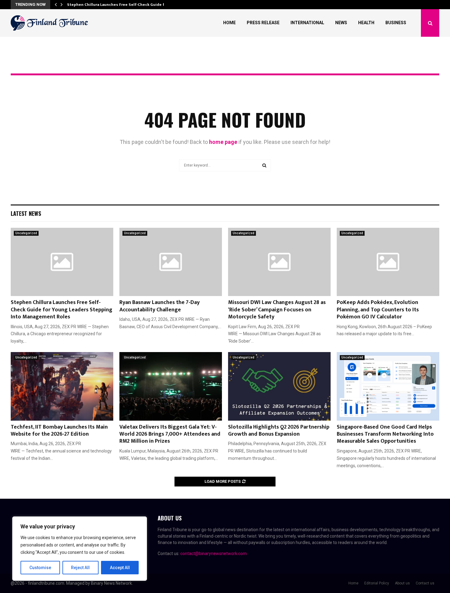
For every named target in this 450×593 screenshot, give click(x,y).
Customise (40, 567)
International (307, 22)
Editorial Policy (376, 583)
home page (223, 142)
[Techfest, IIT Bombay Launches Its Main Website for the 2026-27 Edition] (62, 386)
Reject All (80, 567)
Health (366, 22)
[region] (79, 548)
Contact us (425, 583)
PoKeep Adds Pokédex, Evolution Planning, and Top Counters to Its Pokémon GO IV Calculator (378, 309)
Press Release (263, 22)
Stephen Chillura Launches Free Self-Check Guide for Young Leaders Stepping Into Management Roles (61, 309)
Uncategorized (26, 233)
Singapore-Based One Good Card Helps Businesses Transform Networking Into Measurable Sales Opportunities (385, 434)
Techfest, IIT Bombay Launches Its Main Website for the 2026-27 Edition (59, 430)
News (341, 22)
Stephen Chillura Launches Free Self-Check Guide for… (119, 4)
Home (229, 22)
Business (395, 22)
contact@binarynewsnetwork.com (213, 553)
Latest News (26, 213)
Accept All (120, 567)
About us (402, 583)
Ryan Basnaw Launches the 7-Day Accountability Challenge (159, 306)
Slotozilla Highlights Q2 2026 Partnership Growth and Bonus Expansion (278, 430)
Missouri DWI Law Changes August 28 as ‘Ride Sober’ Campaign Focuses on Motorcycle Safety (277, 309)
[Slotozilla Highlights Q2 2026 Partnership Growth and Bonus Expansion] (279, 386)
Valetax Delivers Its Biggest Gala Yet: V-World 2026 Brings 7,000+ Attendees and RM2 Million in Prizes (169, 434)
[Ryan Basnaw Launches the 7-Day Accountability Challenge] (170, 262)
